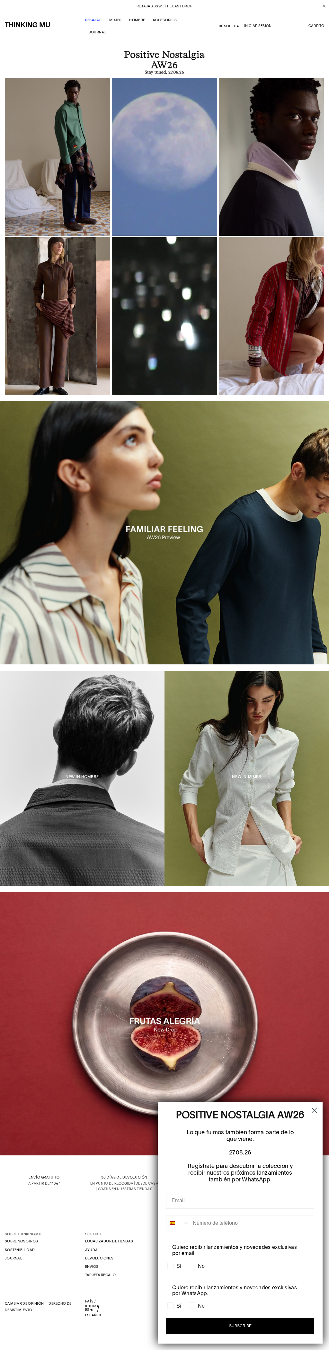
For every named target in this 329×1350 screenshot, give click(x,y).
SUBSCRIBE (240, 1326)
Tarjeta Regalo (100, 1275)
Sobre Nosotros (21, 1241)
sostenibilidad (20, 1250)
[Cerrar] (322, 6)
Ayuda (91, 1250)
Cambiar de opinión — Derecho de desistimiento (38, 1307)
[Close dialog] (314, 1110)
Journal (13, 1258)
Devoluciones (99, 1258)
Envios (92, 1266)
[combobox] (178, 1223)
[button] (316, 26)
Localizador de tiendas (109, 1241)
